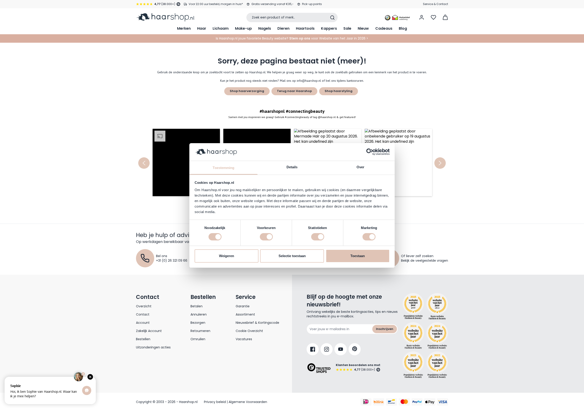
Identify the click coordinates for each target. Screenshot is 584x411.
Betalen (196, 306)
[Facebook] (313, 349)
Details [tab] (292, 167)
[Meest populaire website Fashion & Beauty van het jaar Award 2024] (437, 335)
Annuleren (198, 314)
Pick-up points (312, 4)
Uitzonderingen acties (153, 347)
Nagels (264, 28)
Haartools (305, 28)
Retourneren (200, 331)
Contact (142, 314)
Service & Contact (435, 4)
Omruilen (197, 339)
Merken (184, 28)
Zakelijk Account (149, 331)
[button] (186, 162)
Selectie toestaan (292, 256)
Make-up (243, 28)
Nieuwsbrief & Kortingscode (257, 322)
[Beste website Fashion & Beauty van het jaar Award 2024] (413, 335)
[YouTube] (340, 349)
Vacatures (244, 339)
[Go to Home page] (165, 17)
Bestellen (143, 339)
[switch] (266, 236)
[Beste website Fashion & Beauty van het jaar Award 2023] (413, 364)
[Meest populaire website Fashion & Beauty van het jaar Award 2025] (437, 306)
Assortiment (245, 314)
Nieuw (363, 28)
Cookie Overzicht (249, 331)
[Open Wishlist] (433, 17)
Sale (347, 28)
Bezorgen (197, 322)
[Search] (332, 17)
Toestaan (357, 256)
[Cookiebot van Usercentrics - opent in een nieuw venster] (370, 151)
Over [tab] (360, 167)
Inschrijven (384, 329)
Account (143, 322)
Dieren (283, 28)
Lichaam (221, 28)
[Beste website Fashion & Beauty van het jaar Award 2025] (413, 306)
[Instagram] (327, 349)
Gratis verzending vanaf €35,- (272, 4)
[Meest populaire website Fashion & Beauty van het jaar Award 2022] (437, 364)
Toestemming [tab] (223, 168)
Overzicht (143, 306)
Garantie (243, 306)
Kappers (329, 28)
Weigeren (226, 256)
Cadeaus (383, 28)
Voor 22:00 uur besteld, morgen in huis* (216, 4)
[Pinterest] (355, 349)
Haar (201, 28)
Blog (403, 28)
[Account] (421, 17)
